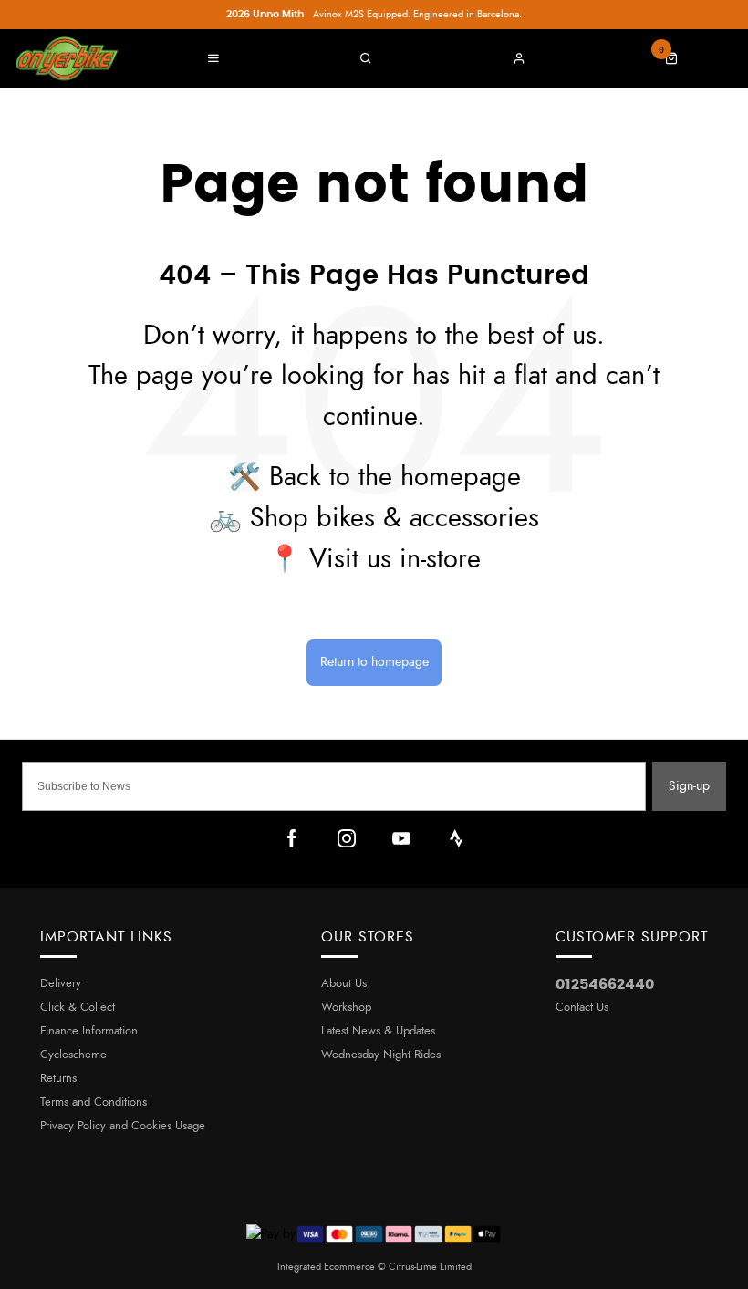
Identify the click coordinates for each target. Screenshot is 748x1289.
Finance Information (89, 1031)
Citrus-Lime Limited (430, 1267)
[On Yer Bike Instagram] (347, 838)
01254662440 (605, 984)
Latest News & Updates (378, 1031)
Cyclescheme (73, 1055)
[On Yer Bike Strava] (456, 838)
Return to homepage (374, 662)
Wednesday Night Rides (381, 1055)
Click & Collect (77, 1008)
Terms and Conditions (93, 1102)
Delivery (60, 984)
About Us (344, 984)
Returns (58, 1079)
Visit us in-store (395, 559)
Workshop (346, 1008)
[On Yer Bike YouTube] (401, 838)
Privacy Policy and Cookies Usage (122, 1126)
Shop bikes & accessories (394, 518)
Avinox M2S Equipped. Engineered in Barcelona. (374, 14)
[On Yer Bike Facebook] (292, 838)
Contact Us (582, 1008)
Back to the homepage (395, 477)
